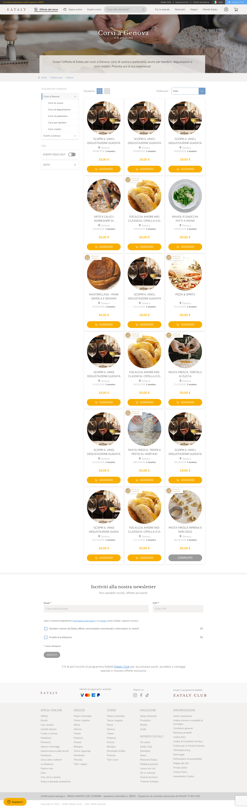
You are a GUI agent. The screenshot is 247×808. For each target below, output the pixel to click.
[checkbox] (46, 629)
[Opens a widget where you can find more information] (15, 802)
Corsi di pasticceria (57, 116)
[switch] (73, 155)
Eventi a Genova (52, 136)
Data (46, 164)
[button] (226, 9)
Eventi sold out (54, 154)
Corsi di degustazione (59, 109)
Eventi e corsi (57, 77)
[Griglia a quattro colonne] (107, 91)
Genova (69, 77)
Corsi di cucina (55, 103)
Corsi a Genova (51, 96)
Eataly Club (122, 667)
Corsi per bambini (57, 123)
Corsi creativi (54, 129)
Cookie (103, 620)
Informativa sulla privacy (84, 620)
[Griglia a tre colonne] (99, 91)
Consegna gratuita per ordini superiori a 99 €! (23, 2)
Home (44, 77)
